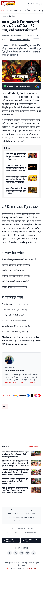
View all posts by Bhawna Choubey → (20, 382)
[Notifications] (39, 4)
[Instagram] (21, 552)
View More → (34, 447)
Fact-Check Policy (16, 517)
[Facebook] (9, 552)
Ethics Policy (29, 517)
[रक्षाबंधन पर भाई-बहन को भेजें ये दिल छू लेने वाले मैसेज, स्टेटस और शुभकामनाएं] (32, 155)
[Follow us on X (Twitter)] (32, 395)
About (11, 529)
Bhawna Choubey (16, 36)
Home (4, 16)
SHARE (37, 36)
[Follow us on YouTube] (39, 395)
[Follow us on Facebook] (28, 395)
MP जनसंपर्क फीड (30, 533)
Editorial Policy (13, 513)
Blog (5, 406)
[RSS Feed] (33, 552)
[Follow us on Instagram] (35, 395)
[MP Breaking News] (8, 3)
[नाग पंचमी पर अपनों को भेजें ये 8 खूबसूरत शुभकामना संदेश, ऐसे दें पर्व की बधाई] (32, 190)
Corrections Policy (28, 513)
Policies (30, 529)
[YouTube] (27, 552)
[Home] (2, 10)
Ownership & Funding (21, 521)
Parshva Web (31, 568)
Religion (12, 16)
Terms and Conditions (15, 533)
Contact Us (21, 529)
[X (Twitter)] (15, 552)
